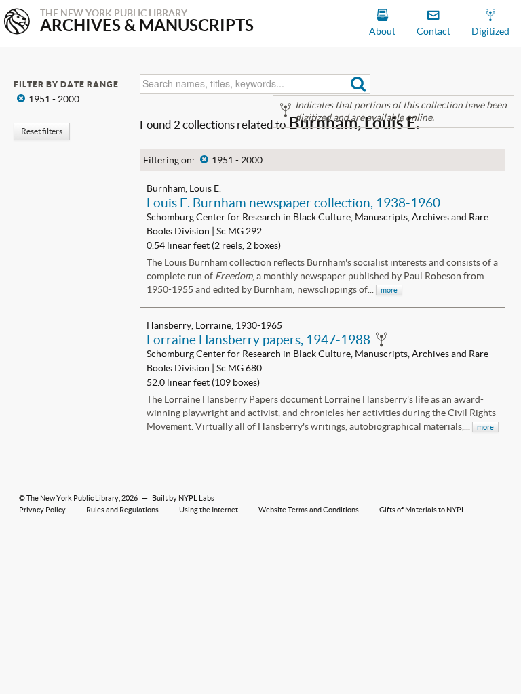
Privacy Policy (42, 510)
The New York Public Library (72, 498)
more (389, 290)
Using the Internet (208, 510)
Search (358, 84)
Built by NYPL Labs (183, 498)
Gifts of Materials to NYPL (422, 510)
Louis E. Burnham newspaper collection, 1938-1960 (293, 202)
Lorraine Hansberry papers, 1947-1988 (258, 339)
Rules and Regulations (122, 510)
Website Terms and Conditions (308, 510)
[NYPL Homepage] (17, 22)
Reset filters (41, 131)
